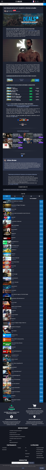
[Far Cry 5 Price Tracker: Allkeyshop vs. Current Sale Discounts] (18, 119)
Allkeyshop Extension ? (14, 442)
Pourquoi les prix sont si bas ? (15, 434)
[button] (44, 1)
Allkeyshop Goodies (40, 457)
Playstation (27, 453)
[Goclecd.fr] (19, 1)
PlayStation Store (32, 30)
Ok (23, 468)
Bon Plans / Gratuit (39, 451)
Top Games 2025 (39, 455)
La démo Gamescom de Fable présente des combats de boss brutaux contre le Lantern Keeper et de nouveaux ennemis (38, 135)
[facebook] (22, 156)
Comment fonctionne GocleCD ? (16, 430)
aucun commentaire (16, 11)
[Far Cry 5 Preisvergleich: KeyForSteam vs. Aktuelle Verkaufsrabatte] (20, 119)
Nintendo (27, 456)
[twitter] (24, 156)
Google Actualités (14, 184)
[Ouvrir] (2, 1)
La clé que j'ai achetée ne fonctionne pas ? (17, 436)
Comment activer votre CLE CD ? (16, 438)
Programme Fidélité (40, 447)
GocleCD (8, 104)
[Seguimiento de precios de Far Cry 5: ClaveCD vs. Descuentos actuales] (22, 119)
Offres (14, 10)
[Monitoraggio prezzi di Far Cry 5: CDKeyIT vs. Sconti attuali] (24, 119)
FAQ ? (11, 440)
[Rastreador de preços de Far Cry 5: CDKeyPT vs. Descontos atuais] (26, 119)
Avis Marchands (39, 453)
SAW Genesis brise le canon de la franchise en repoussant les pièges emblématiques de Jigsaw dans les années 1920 (17, 145)
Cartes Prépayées (39, 449)
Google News (14, 116)
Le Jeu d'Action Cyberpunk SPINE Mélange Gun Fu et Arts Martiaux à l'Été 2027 (17, 140)
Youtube (19, 447)
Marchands (4, 449)
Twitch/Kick (4, 447)
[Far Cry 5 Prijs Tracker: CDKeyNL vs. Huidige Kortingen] (28, 119)
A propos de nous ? (13, 432)
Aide (42, 468)
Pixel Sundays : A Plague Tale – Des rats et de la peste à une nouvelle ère (17, 135)
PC (25, 447)
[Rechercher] (44, 4)
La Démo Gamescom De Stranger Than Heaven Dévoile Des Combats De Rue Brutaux (37, 140)
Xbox (26, 450)
